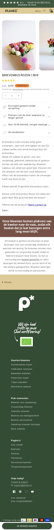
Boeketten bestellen (21, 373)
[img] (13, 2)
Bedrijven (15, 449)
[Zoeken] (44, 11)
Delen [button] (5, 210)
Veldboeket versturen (21, 369)
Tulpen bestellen (19, 382)
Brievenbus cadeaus (21, 386)
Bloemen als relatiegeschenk (25, 415)
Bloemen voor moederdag (23, 402)
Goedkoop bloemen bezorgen (25, 424)
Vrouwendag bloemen (22, 407)
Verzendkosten (18, 89)
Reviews (15, 453)
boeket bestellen (31, 259)
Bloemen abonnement (21, 420)
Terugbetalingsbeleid (21, 467)
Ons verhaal (17, 445)
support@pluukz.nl (23, 485)
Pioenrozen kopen (20, 378)
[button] (38, 10)
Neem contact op (37, 204)
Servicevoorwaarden (21, 462)
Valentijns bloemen (20, 411)
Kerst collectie (18, 429)
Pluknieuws (16, 458)
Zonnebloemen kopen (21, 364)
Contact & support (19, 482)
